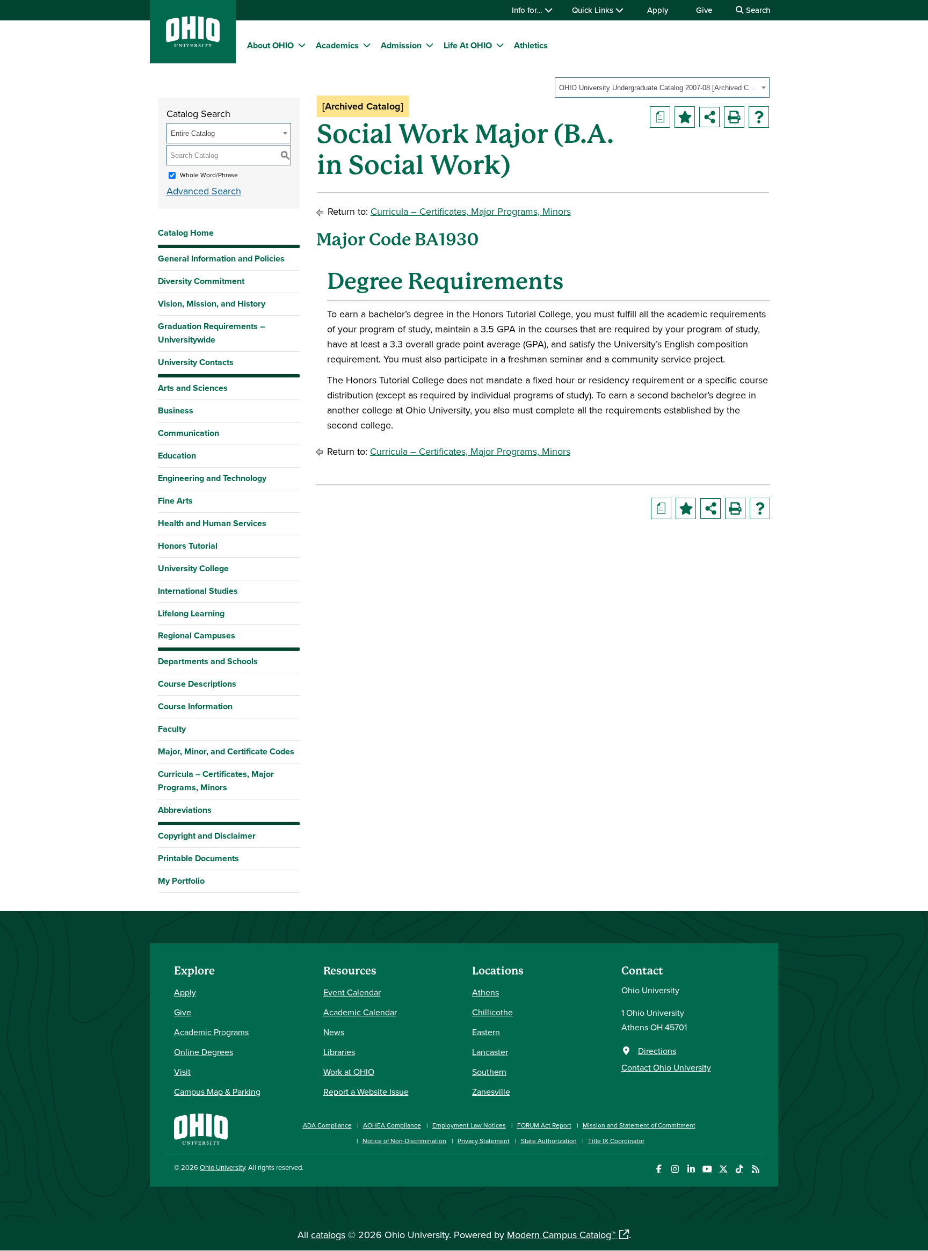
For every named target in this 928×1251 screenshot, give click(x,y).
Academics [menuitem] (337, 45)
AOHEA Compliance (392, 1125)
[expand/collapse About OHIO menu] (302, 45)
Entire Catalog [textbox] (193, 133)
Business (175, 410)
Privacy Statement (484, 1140)
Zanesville (491, 1091)
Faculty (172, 729)
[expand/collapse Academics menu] (367, 45)
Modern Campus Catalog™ (561, 1234)
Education (177, 455)
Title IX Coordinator (616, 1140)
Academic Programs (211, 1032)
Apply (657, 10)
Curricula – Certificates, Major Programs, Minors (216, 781)
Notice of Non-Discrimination (404, 1140)
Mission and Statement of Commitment (639, 1125)
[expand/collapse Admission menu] (430, 45)
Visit (182, 1072)
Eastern (486, 1032)
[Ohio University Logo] (193, 43)
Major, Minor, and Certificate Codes (226, 751)
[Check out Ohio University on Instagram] (675, 1169)
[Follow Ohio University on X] (723, 1169)
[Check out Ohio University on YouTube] (707, 1169)
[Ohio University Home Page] (201, 1127)
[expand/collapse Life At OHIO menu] (500, 45)
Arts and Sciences (193, 388)
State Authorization (549, 1140)
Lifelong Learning (191, 613)
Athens (485, 992)
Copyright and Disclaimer (207, 836)
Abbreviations (185, 810)
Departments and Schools (208, 661)
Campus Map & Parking (217, 1091)
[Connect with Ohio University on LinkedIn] (691, 1169)
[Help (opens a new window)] (759, 117)
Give (704, 10)
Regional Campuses (196, 635)
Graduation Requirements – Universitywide (211, 333)
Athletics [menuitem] (531, 45)
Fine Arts (175, 500)
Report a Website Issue (366, 1091)
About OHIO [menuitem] (270, 45)
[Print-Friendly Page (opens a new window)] (734, 117)
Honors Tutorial (188, 546)
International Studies (198, 591)
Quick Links (593, 10)
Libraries (339, 1052)
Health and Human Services (212, 523)
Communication (188, 433)
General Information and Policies (221, 258)
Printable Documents (198, 858)
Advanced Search (203, 191)
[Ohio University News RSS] (755, 1169)
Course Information (195, 706)
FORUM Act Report (544, 1125)
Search (757, 10)
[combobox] (662, 87)
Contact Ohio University (666, 1067)
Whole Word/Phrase (209, 174)
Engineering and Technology (212, 478)
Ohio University (222, 1167)
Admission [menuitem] (401, 45)
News (333, 1032)
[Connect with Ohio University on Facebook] (658, 1169)
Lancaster (490, 1052)
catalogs (328, 1234)
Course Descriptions (197, 684)
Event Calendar (352, 992)
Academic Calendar (360, 1012)
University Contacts (196, 362)
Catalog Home (186, 233)
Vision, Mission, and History (211, 303)
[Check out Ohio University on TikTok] (739, 1169)
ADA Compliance (327, 1125)
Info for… (528, 10)
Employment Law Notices (469, 1125)
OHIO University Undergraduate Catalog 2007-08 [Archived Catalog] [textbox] (658, 88)
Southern (489, 1072)
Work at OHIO (348, 1072)
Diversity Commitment (201, 281)
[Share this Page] (709, 117)
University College (193, 568)
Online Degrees (203, 1052)
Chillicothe (492, 1012)
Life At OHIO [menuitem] (468, 45)
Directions (657, 1051)
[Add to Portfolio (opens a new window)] (685, 117)
